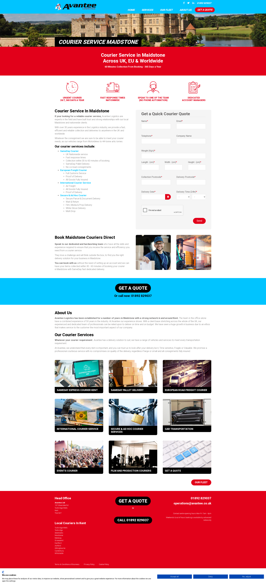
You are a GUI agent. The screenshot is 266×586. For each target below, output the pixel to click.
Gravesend (59, 540)
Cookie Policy (104, 564)
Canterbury (59, 551)
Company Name (184, 136)
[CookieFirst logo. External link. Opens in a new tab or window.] (3, 572)
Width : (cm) (171, 162)
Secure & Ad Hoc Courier (73, 195)
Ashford (58, 546)
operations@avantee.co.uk (192, 503)
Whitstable (59, 553)
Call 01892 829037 (133, 520)
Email (179, 121)
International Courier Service (75, 182)
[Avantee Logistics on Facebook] (183, 3)
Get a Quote (204, 9)
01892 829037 (204, 3)
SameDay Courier (69, 151)
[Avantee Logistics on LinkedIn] (192, 3)
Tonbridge (59, 530)
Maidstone (59, 535)
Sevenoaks (59, 533)
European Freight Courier (73, 170)
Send (199, 220)
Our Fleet (166, 9)
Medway (58, 538)
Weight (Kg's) (148, 150)
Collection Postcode (151, 177)
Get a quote (133, 288)
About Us (185, 9)
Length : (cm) (148, 162)
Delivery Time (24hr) (186, 191)
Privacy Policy (89, 564)
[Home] (75, 7)
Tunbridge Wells (61, 528)
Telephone (146, 136)
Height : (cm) (194, 162)
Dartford (58, 543)
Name (144, 121)
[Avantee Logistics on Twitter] (188, 3)
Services (147, 9)
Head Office (63, 498)
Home (131, 9)
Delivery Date (148, 191)
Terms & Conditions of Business (67, 564)
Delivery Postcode (185, 177)
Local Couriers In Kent (70, 523)
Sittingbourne (60, 548)
